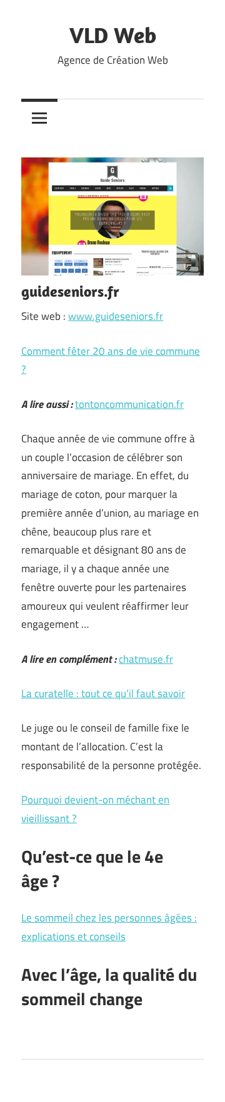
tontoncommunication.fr (129, 404)
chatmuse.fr (146, 659)
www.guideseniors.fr (115, 316)
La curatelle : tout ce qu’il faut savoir (103, 693)
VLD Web (112, 35)
